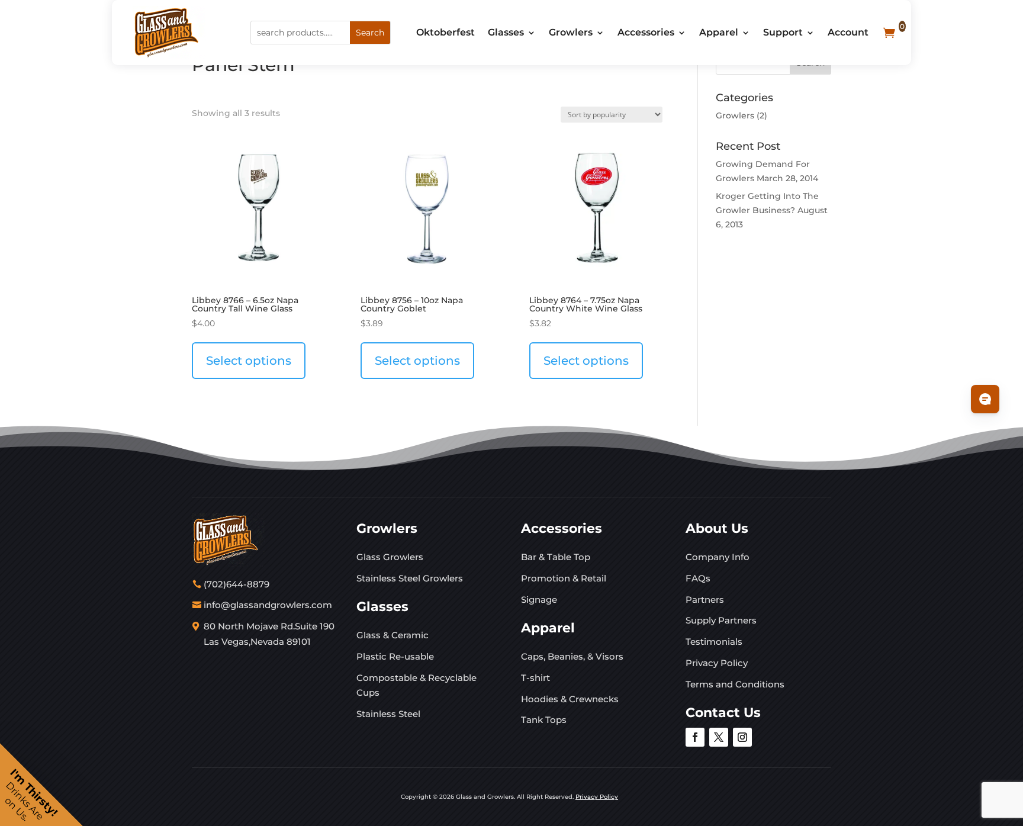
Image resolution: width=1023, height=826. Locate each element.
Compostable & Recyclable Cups (416, 685)
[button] (41, 784)
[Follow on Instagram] (742, 737)
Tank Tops (544, 719)
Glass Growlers (389, 557)
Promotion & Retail (563, 578)
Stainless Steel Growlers (409, 578)
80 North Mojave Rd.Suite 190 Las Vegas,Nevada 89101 (269, 634)
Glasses (506, 32)
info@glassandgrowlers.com (268, 604)
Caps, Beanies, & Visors (572, 656)
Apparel (718, 32)
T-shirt (535, 677)
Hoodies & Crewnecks (570, 699)
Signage (539, 599)
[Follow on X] (718, 737)
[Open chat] (985, 399)
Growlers (571, 32)
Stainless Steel (388, 713)
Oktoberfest (445, 32)
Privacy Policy (717, 662)
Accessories (645, 32)
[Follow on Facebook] (695, 737)
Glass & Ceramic (392, 635)
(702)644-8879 (236, 584)
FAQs (698, 578)
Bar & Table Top (555, 557)
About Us (717, 528)
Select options (248, 360)
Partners (705, 599)
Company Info (717, 557)
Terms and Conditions (735, 684)
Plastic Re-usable (395, 656)
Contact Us (723, 713)
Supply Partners (721, 620)
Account (848, 32)
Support (783, 32)
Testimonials (714, 641)
